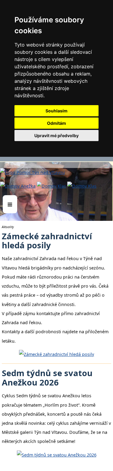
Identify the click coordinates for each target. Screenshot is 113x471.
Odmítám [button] (56, 123)
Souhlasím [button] (56, 110)
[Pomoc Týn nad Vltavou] (56, 162)
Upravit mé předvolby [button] (56, 135)
